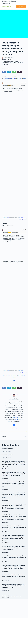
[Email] (19, 72)
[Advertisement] (14, 24)
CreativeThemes (5, 597)
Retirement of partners (7, 448)
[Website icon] (14, 425)
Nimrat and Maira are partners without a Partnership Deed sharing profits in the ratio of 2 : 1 (13, 576)
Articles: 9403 (14, 427)
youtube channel (16, 417)
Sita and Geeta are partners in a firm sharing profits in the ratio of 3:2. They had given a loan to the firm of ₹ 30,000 (14, 586)
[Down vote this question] (25, 83)
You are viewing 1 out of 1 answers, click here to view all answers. (14, 376)
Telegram (4, 6)
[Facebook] (4, 72)
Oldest (12, 225)
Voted (6, 225)
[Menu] (25, 2)
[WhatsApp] (14, 72)
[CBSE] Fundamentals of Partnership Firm (12, 78)
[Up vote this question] (22, 83)
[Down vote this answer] (25, 230)
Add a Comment (23, 219)
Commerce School (9, 1)
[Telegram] (9, 72)
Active (3, 225)
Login (14, 380)
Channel (9, 6)
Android (17, 419)
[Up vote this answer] (22, 230)
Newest (8, 225)
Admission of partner (7, 455)
